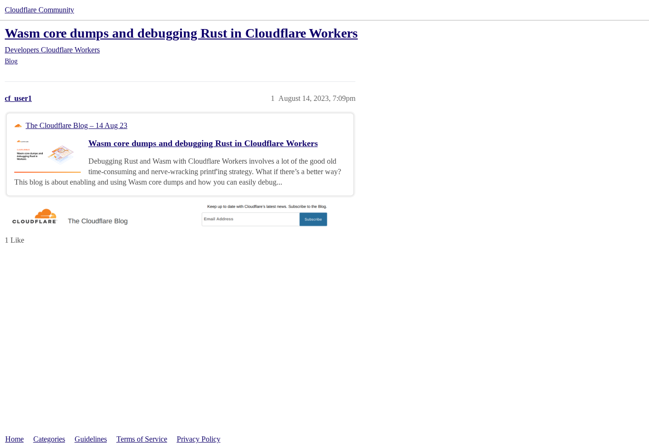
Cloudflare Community (39, 10)
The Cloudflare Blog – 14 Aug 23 (76, 125)
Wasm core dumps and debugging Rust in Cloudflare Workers (181, 33)
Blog (11, 61)
